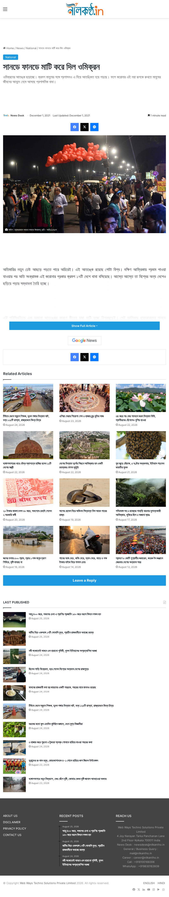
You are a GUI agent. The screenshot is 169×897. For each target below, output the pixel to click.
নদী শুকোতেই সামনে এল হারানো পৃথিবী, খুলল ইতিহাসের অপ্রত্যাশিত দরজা (63, 650)
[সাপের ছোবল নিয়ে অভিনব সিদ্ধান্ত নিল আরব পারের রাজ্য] (84, 492)
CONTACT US (12, 835)
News (20, 48)
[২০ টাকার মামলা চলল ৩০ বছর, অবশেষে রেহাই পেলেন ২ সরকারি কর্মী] (28, 492)
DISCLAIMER (11, 822)
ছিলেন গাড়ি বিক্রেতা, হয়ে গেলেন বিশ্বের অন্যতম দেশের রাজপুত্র (59, 669)
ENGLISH (149, 883)
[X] (84, 127)
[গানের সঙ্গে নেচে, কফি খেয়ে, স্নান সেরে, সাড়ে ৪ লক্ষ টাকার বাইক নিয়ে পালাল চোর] (84, 540)
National (31, 48)
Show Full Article (84, 326)
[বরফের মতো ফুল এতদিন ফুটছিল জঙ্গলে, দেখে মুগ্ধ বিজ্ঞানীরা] (14, 729)
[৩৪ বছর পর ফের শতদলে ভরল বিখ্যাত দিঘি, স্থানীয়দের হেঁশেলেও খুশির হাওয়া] (141, 398)
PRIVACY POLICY (14, 828)
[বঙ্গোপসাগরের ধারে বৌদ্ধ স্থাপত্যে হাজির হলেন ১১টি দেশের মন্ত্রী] (28, 445)
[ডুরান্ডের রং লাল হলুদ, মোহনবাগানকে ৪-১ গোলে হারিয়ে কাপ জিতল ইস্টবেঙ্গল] (14, 766)
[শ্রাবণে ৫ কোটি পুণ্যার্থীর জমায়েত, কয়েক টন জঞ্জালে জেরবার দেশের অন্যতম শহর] (141, 540)
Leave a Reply (84, 580)
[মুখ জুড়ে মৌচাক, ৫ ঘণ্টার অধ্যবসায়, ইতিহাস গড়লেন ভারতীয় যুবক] (141, 445)
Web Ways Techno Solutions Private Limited (48, 883)
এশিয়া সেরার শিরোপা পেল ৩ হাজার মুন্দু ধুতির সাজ (81, 416)
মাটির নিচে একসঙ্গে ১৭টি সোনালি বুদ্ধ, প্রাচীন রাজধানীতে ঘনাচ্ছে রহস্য (61, 632)
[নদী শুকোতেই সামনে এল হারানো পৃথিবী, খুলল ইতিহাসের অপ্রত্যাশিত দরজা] (14, 656)
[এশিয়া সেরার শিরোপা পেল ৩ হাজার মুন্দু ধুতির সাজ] (84, 398)
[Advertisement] (84, 31)
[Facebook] (74, 127)
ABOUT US (10, 815)
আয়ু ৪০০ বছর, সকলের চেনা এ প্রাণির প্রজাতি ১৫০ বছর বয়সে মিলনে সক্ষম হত (65, 614)
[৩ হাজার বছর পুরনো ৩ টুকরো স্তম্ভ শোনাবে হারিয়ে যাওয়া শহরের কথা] (14, 748)
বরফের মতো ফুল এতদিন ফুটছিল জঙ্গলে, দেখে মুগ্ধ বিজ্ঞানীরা (56, 724)
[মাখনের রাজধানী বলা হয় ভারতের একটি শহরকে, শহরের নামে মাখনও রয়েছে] (14, 693)
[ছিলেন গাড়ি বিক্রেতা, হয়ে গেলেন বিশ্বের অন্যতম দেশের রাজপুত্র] (14, 674)
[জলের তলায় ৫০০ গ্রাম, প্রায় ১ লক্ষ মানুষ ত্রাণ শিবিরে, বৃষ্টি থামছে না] (28, 540)
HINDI (161, 883)
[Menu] (5, 10)
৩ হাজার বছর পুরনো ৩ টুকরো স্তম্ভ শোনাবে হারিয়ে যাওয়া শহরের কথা (60, 742)
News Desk (17, 115)
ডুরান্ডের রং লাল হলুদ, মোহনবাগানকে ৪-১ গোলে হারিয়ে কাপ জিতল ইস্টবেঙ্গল (63, 760)
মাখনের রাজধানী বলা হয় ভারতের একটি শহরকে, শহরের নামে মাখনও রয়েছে (62, 687)
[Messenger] (94, 127)
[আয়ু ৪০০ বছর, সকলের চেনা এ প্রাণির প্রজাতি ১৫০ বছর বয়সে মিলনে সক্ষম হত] (14, 619)
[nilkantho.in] (84, 9)
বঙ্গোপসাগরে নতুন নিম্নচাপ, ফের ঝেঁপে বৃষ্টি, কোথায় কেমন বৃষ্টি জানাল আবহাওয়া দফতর (68, 778)
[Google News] (84, 340)
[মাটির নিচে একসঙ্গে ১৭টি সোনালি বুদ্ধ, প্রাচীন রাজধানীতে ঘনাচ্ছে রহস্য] (14, 638)
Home (10, 48)
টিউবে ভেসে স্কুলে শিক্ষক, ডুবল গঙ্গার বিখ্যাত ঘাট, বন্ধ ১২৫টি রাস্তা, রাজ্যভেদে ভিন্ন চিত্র (71, 705)
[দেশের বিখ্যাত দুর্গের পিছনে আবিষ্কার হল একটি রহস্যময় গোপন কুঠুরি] (84, 445)
